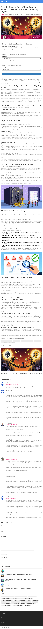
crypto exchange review (20, 596)
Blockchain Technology (21, 562)
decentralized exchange (7, 596)
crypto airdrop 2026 (6, 603)
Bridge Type (4, 67)
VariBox (4, 1)
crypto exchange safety (20, 600)
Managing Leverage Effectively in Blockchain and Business (18, 588)
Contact (2, 622)
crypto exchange (28, 598)
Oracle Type (4, 56)
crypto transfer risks (27, 340)
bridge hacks (16, 340)
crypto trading (32, 596)
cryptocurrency (15, 601)
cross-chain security (6, 340)
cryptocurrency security (19, 603)
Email (2, 531)
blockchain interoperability (8, 342)
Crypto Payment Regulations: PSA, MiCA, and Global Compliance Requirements (22, 584)
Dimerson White (10, 37)
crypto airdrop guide (17, 598)
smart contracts (6, 598)
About (2, 617)
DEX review (34, 601)
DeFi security (37, 340)
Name (2, 525)
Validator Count (5, 51)
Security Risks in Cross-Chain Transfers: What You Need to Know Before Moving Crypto (21, 373)
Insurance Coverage (6, 62)
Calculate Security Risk (21, 74)
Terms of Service (4, 619)
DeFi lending (27, 605)
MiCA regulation (5, 601)
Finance (21, 560)
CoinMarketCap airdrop (7, 600)
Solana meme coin (26, 601)
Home (2, 14)
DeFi (29, 600)
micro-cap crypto (31, 603)
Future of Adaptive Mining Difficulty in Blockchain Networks (18, 574)
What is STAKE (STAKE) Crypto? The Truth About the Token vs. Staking (20, 579)
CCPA (2, 620)
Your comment (4, 536)
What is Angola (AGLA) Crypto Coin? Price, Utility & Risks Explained (19, 569)
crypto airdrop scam (17, 605)
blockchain (35, 600)
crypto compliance (6, 605)
